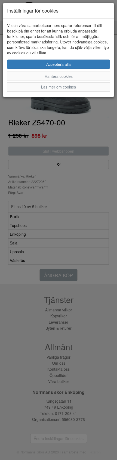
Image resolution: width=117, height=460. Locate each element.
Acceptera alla (58, 64)
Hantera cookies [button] (59, 76)
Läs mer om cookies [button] (58, 87)
